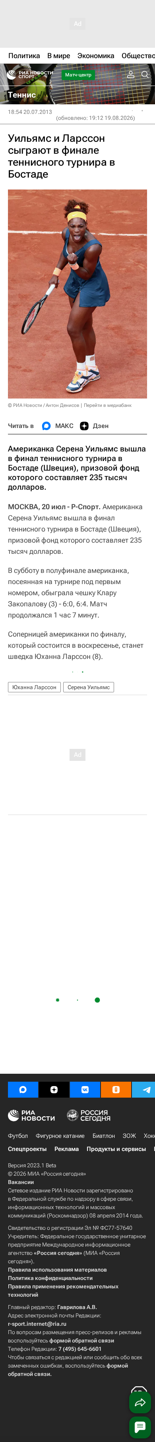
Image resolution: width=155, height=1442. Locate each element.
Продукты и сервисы (116, 1149)
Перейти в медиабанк (108, 405)
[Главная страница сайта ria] (9, 75)
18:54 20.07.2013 (30, 112)
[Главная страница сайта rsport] (47, 75)
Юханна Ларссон (34, 687)
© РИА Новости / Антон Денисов (43, 405)
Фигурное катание (60, 1135)
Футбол (18, 1135)
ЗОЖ (129, 1135)
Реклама (66, 1149)
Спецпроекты (27, 1149)
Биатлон (104, 1135)
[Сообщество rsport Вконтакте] (85, 1090)
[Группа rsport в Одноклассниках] (116, 1090)
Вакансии (21, 1182)
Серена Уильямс (89, 687)
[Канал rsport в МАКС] (23, 1090)
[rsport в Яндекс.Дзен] (54, 1090)
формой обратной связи (81, 1340)
